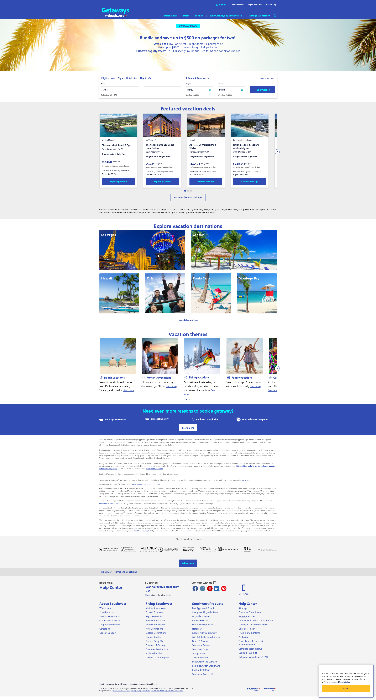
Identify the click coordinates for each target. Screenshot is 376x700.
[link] (118, 181)
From (103, 84)
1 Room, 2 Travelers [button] (196, 78)
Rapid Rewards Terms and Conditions (146, 484)
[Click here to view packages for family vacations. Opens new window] (244, 356)
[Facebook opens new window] (195, 588)
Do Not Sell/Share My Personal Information (167, 691)
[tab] (108, 78)
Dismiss (346, 688)
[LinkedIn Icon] (217, 588)
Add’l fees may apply (142, 531)
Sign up (148, 595)
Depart (188, 84)
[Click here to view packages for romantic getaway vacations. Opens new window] (160, 356)
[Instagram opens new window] (202, 588)
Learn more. (246, 480)
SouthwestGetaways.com (108, 503)
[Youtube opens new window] (210, 588)
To (145, 84)
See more (128, 390)
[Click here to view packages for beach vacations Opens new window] (117, 356)
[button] (221, 5)
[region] (346, 681)
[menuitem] (106, 572)
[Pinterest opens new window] (224, 588)
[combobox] (120, 89)
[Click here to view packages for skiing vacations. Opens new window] (202, 356)
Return (220, 84)
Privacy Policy (136, 691)
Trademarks (146, 691)
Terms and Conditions (187, 531)
